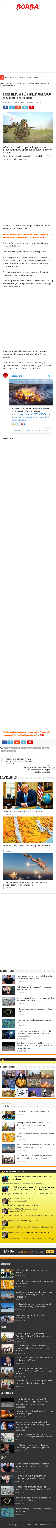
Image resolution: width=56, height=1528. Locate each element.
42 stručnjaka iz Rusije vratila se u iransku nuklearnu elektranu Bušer (24, 1239)
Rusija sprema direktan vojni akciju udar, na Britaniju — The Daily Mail (24, 1215)
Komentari (29, 1106)
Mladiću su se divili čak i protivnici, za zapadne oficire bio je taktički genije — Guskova (33, 1348)
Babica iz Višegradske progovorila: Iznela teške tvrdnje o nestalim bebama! (34, 1435)
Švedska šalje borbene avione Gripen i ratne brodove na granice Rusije (33, 1305)
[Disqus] (28, 935)
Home (4, 83)
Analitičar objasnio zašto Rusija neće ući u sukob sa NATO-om (33, 1358)
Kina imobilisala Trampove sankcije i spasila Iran (17, 1205)
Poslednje (6, 1106)
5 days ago (50, 1239)
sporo (46, 748)
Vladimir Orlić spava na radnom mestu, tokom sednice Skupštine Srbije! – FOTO (19, 760)
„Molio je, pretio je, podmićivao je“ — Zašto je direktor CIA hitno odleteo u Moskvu (33, 1336)
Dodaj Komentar (35, 102)
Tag (37, 1106)
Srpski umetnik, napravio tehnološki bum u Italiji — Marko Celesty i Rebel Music (32, 1466)
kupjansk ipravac (12, 748)
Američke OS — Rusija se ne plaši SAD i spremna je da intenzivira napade (33, 1382)
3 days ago (37, 1205)
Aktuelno (11, 83)
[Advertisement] (28, 42)
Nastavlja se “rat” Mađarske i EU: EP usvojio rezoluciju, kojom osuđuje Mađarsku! (36, 769)
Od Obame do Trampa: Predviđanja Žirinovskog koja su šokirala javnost (32, 1446)
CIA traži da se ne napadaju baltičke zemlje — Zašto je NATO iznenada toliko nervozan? (34, 1371)
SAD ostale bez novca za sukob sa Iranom (22, 811)
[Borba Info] (28, 6)
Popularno (17, 1106)
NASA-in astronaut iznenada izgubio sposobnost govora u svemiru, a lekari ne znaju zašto (33, 1424)
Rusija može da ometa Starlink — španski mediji (17, 1183)
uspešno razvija (9, 751)
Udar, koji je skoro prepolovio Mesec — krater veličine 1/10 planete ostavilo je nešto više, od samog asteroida (35, 1045)
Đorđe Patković (15, 1177)
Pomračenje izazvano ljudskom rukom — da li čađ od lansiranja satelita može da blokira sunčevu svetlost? (34, 1033)
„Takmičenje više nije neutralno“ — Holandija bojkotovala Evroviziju (31, 1477)
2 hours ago (38, 1183)
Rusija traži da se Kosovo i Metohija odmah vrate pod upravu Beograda (25, 1227)
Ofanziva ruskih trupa (31, 748)
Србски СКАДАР (15, 1199)
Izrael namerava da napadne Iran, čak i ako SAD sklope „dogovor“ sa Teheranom (25, 883)
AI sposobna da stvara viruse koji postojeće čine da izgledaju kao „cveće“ (33, 1488)
